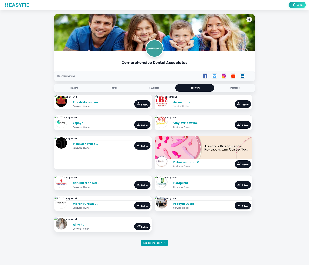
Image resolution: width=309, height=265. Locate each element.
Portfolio (235, 87)
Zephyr (78, 123)
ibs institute (181, 102)
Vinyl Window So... (186, 123)
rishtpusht (180, 183)
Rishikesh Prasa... (85, 144)
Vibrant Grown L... (85, 204)
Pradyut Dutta (183, 204)
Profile (114, 87)
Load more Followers (154, 242)
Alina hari (80, 225)
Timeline (74, 87)
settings (249, 19)
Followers (195, 87)
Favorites (154, 87)
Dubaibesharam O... (187, 162)
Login (297, 5)
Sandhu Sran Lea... (86, 183)
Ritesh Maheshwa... (86, 102)
